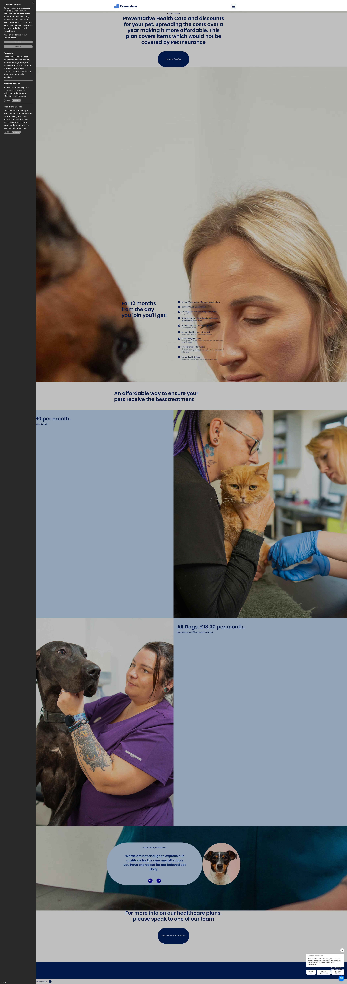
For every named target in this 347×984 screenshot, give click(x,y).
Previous (150, 881)
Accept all (18, 42)
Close (33, 2)
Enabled (7, 100)
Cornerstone (126, 7)
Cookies (4, 982)
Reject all (18, 46)
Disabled (16, 100)
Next (159, 881)
